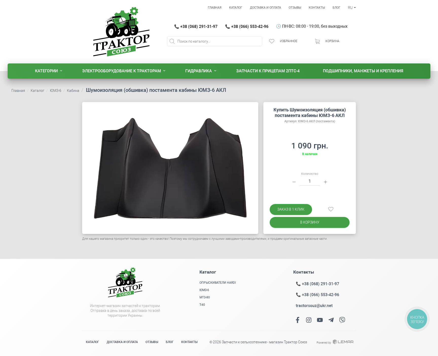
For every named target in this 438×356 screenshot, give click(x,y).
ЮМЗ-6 (55, 91)
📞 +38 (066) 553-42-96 (246, 26)
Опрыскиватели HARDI (217, 282)
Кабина (73, 91)
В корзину (309, 222)
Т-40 (202, 305)
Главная (215, 7)
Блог (336, 7)
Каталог (235, 7)
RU (350, 8)
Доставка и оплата (265, 7)
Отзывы (295, 7)
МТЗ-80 (204, 297)
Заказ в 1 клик (290, 209)
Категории (46, 71)
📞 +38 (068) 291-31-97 (195, 26)
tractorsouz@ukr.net (314, 305)
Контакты (317, 7)
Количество (309, 174)
